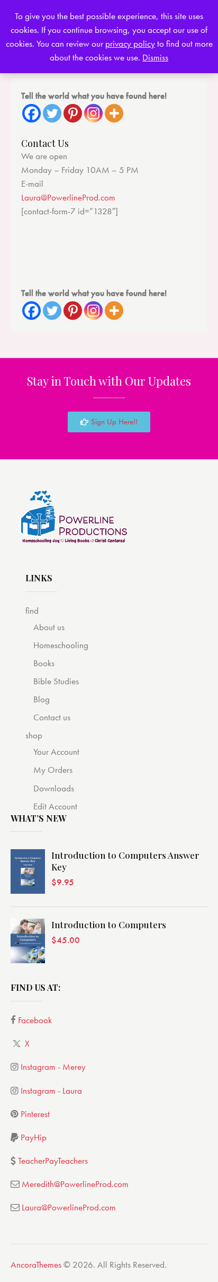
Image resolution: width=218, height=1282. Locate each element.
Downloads (53, 788)
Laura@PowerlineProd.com (68, 197)
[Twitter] (52, 113)
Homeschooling (60, 645)
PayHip (34, 1137)
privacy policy (130, 43)
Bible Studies (56, 681)
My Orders (52, 769)
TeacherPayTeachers (53, 1160)
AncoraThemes (36, 1264)
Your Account (56, 751)
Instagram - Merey (53, 1066)
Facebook (35, 1020)
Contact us (51, 717)
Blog (41, 699)
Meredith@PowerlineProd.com (75, 1184)
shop (33, 735)
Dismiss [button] (155, 57)
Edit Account (55, 806)
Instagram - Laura (51, 1090)
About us (49, 627)
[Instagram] (93, 113)
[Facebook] (31, 113)
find (32, 610)
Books (43, 663)
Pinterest (35, 1114)
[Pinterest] (72, 113)
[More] (114, 113)
